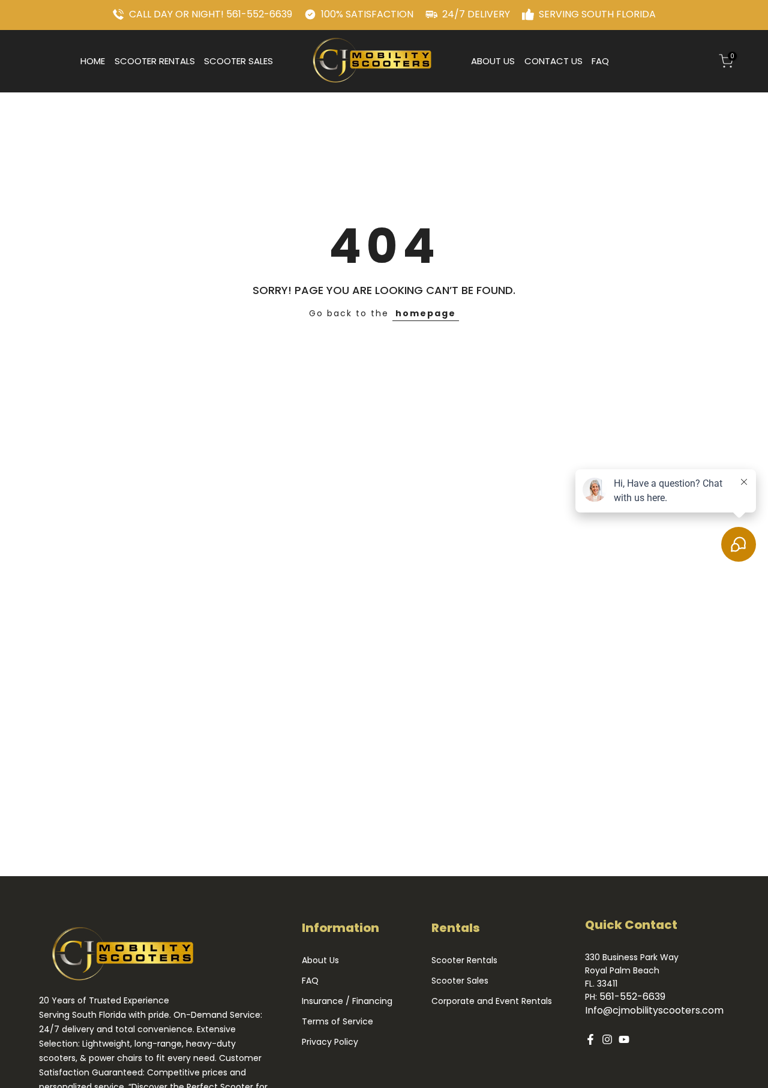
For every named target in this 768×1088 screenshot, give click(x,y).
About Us (320, 960)
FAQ (600, 61)
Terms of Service (337, 1021)
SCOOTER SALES (238, 61)
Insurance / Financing (347, 1001)
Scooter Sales (459, 981)
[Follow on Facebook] (590, 1039)
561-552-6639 (632, 996)
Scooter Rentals (464, 960)
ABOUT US (493, 61)
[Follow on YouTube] (624, 1039)
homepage (425, 313)
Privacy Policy (330, 1042)
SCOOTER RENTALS (155, 61)
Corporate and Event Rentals (491, 1001)
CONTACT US (553, 61)
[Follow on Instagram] (607, 1039)
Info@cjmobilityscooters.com (654, 1010)
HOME (92, 61)
